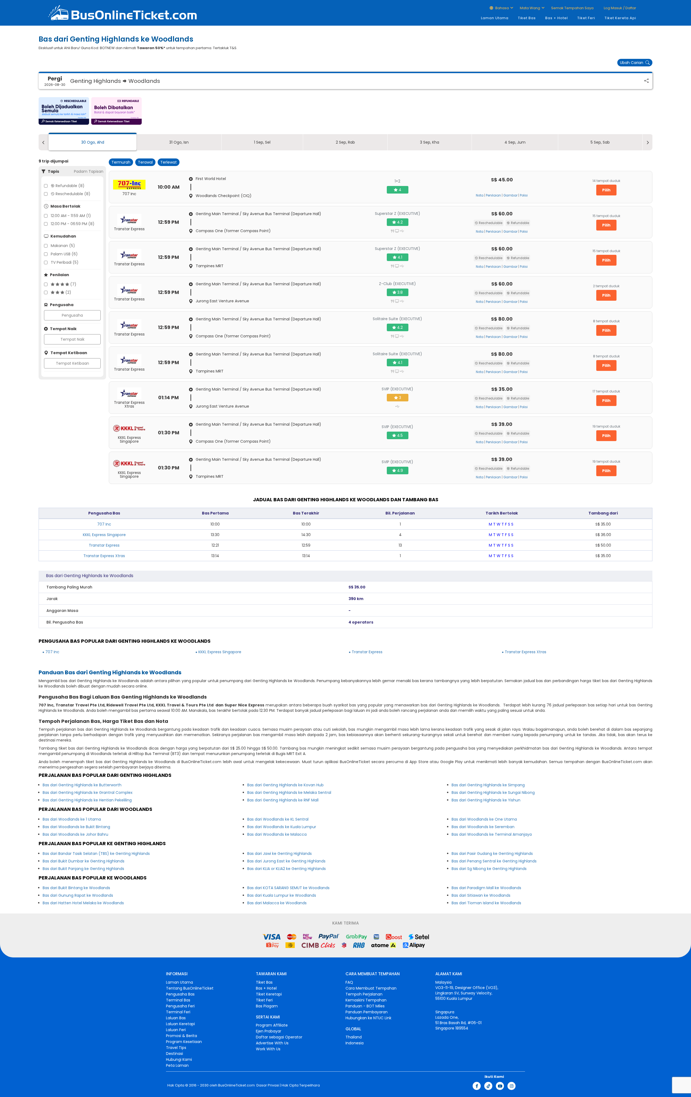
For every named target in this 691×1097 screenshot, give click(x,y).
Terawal (145, 162)
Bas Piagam (267, 1006)
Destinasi (174, 1053)
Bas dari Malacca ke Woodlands (277, 903)
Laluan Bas (176, 1018)
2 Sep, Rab (345, 142)
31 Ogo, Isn (179, 142)
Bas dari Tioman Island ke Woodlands (486, 903)
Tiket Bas (527, 18)
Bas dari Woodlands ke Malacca (277, 834)
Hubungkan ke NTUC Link (368, 1018)
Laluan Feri (176, 1029)
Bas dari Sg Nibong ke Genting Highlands (489, 868)
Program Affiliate (272, 1025)
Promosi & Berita (181, 1035)
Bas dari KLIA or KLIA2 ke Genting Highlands (286, 868)
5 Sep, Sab (600, 142)
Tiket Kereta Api (620, 18)
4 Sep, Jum (515, 142)
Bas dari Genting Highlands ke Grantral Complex (88, 792)
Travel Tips (176, 1047)
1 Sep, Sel (262, 142)
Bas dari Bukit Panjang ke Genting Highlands (83, 868)
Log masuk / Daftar (619, 8)
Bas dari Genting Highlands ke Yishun (486, 800)
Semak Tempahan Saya (572, 8)
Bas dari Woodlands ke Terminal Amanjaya (492, 834)
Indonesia (355, 1043)
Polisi (524, 195)
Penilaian (493, 195)
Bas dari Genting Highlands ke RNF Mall (283, 800)
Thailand (354, 1037)
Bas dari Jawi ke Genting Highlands (279, 853)
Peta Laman (177, 1065)
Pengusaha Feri (180, 1006)
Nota (479, 195)
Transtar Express (104, 545)
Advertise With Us (272, 1043)
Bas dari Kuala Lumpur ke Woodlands (281, 895)
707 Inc (104, 524)
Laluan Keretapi (180, 1024)
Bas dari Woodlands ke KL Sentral (278, 819)
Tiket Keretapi (269, 994)
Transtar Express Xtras (104, 555)
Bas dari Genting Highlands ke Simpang (488, 785)
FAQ (349, 982)
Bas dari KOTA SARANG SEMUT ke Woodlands (288, 888)
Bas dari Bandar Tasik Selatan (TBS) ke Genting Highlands (96, 853)
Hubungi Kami (179, 1059)
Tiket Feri (586, 18)
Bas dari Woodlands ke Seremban (483, 826)
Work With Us (268, 1049)
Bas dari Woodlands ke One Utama (484, 819)
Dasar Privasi (267, 1085)
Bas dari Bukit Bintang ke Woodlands (76, 888)
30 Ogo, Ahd (92, 142)
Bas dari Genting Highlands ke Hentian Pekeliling (87, 800)
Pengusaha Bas (180, 994)
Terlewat (168, 162)
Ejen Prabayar (268, 1031)
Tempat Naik (72, 339)
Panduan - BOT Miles (365, 1006)
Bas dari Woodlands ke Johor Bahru (75, 834)
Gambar (510, 195)
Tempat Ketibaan (72, 363)
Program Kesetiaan (184, 1041)
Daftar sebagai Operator (279, 1037)
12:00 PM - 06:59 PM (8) (72, 223)
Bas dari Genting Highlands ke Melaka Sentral (289, 792)
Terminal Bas (178, 1000)
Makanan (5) (63, 245)
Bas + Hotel (556, 18)
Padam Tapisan (88, 171)
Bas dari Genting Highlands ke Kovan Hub (285, 785)
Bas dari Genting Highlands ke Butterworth (82, 785)
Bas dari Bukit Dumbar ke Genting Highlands (83, 861)
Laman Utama (495, 18)
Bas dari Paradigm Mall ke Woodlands (486, 888)
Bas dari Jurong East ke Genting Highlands (286, 861)
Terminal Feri (178, 1012)
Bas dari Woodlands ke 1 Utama (72, 819)
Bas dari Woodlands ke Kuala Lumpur (281, 826)
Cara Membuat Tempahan (371, 988)
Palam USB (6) (64, 254)
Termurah (120, 162)
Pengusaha (72, 315)
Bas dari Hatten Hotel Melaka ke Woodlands (83, 903)
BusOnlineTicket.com (236, 1085)
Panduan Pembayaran (367, 1012)
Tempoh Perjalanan (364, 994)
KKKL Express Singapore (104, 534)
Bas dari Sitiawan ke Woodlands (481, 895)
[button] (64, 111)
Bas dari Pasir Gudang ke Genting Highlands (492, 853)
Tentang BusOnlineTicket (190, 988)
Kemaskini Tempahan (366, 1000)
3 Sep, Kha (429, 142)
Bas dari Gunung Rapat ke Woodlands (78, 895)
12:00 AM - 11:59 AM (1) (71, 215)
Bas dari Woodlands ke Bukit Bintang (76, 826)
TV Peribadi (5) (65, 262)
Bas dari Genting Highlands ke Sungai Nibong (493, 792)
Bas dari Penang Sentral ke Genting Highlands (494, 861)
